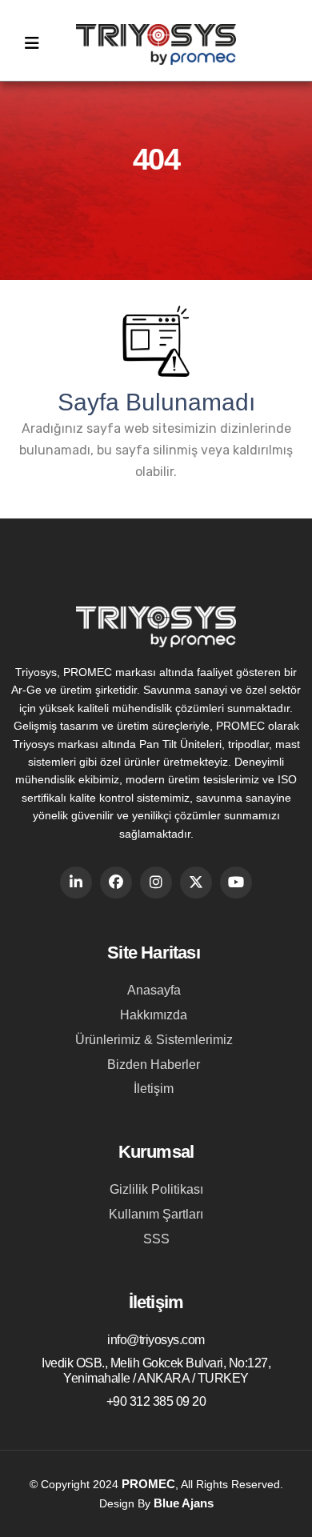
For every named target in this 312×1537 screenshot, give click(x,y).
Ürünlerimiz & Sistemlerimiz (154, 1040)
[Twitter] (196, 883)
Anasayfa (154, 990)
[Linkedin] (76, 883)
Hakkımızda (153, 1015)
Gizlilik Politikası (156, 1189)
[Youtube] (236, 883)
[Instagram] (156, 883)
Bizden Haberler (153, 1064)
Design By (156, 1503)
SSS (156, 1239)
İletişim (154, 1088)
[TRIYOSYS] (156, 52)
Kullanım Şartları (156, 1214)
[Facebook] (116, 883)
